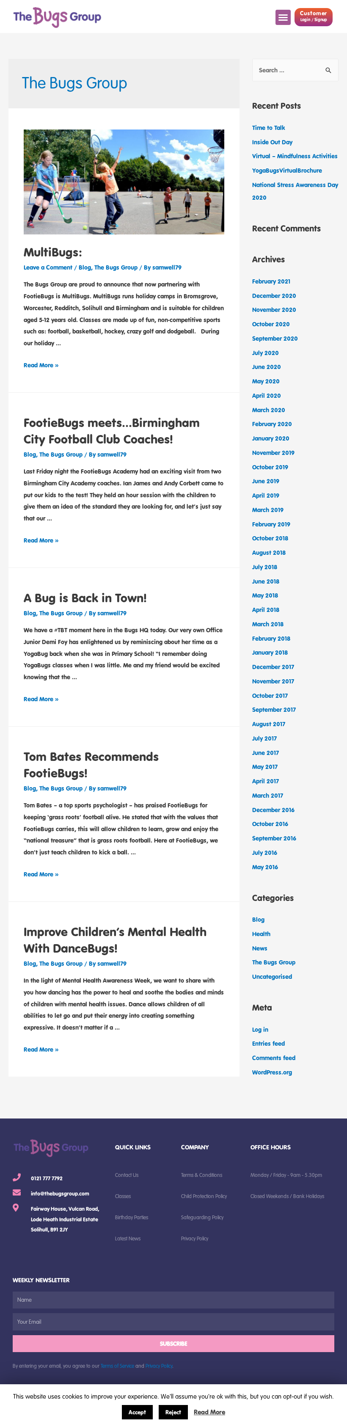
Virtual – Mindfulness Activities (295, 156)
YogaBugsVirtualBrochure (287, 170)
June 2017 (265, 753)
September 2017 (274, 709)
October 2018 (270, 538)
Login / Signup (313, 19)
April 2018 (265, 610)
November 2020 (274, 310)
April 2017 (265, 781)
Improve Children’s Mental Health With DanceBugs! (115, 939)
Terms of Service (117, 1365)
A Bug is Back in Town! (85, 598)
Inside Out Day (272, 142)
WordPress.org (272, 1072)
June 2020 (266, 367)
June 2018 (265, 581)
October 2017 (270, 695)
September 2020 (275, 338)
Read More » (41, 365)
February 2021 (271, 281)
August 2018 (269, 552)
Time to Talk (268, 128)
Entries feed (268, 1043)
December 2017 (273, 667)
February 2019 (271, 524)
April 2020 (266, 395)
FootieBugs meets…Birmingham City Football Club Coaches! (112, 430)
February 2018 (271, 638)
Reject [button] (173, 1412)
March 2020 (268, 410)
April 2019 (265, 495)
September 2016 (274, 838)
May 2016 (265, 867)
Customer (313, 13)
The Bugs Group (116, 267)
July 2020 (265, 353)
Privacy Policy (159, 1365)
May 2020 (266, 381)
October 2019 (270, 467)
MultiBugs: (53, 252)
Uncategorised (272, 976)
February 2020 (272, 424)
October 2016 (270, 824)
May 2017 (265, 767)
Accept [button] (137, 1412)
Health (261, 934)
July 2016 (264, 852)
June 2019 (265, 481)
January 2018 (270, 652)
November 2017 (273, 681)
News (259, 948)
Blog (85, 267)
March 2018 (268, 624)
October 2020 (271, 324)
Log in (260, 1029)
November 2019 (273, 453)
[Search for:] (295, 70)
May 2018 (265, 595)
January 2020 (270, 438)
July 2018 (264, 567)
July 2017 (264, 738)
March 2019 (268, 510)
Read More (209, 1412)
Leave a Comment (48, 267)
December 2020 (274, 296)
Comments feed (273, 1058)
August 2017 (268, 724)
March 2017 (267, 795)
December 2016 (273, 810)
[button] (283, 17)
